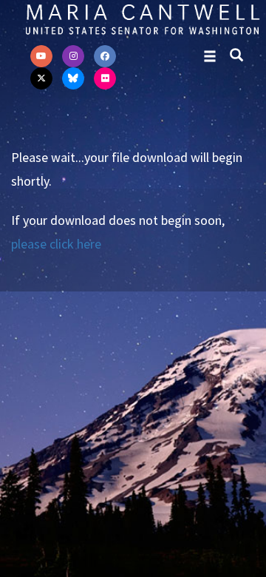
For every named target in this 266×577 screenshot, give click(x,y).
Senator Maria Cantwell (142, 19)
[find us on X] (41, 78)
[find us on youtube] (41, 56)
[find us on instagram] (73, 56)
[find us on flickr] (105, 78)
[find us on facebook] (105, 56)
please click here (56, 243)
